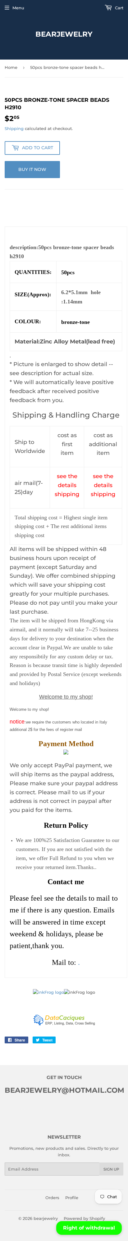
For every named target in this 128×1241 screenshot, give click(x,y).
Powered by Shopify (84, 1218)
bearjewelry (64, 34)
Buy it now (32, 169)
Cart (118, 7)
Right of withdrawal (89, 1228)
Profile (71, 1197)
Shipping (14, 128)
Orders (52, 1197)
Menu (18, 7)
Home (11, 67)
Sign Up (111, 1169)
